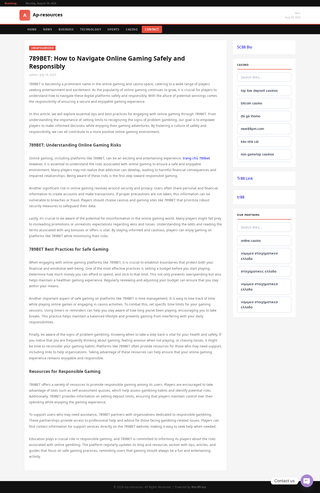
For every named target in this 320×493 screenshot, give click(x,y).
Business (66, 29)
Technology (90, 29)
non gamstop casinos (257, 154)
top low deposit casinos (259, 90)
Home (32, 29)
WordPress (198, 487)
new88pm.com (252, 129)
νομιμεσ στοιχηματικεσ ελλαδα (259, 255)
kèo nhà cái (249, 141)
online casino (251, 241)
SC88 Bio (244, 47)
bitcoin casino (251, 103)
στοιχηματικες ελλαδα (258, 271)
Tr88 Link (245, 178)
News (47, 29)
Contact (152, 29)
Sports (113, 29)
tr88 (240, 197)
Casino (132, 29)
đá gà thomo (250, 116)
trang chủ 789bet (196, 158)
